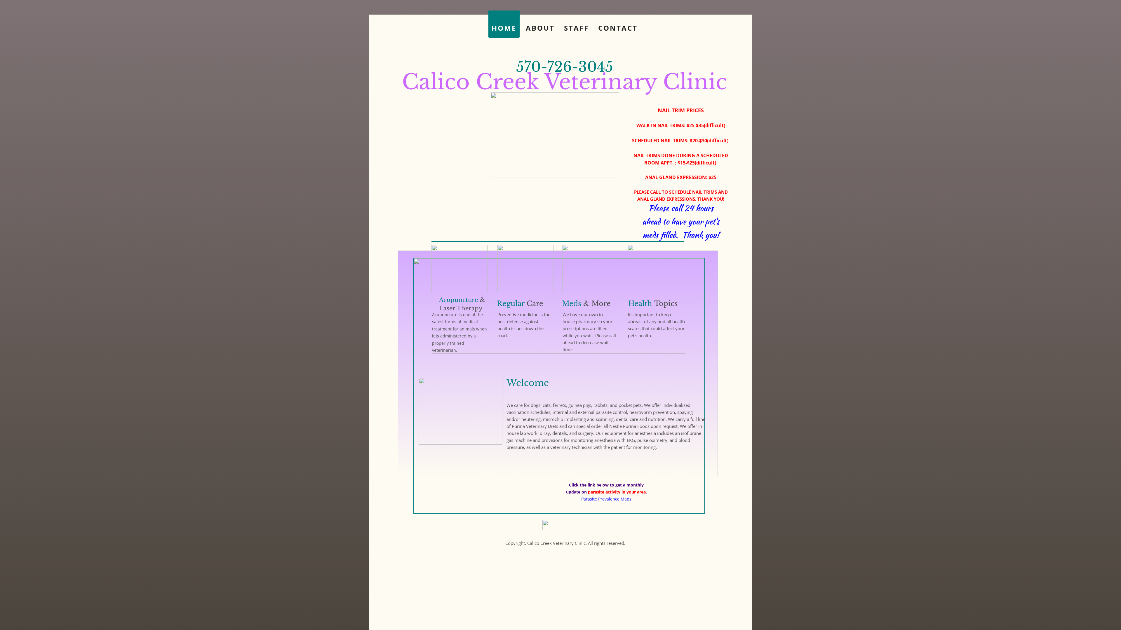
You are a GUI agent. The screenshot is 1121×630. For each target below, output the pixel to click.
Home (504, 28)
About (540, 28)
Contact (618, 28)
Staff (576, 28)
